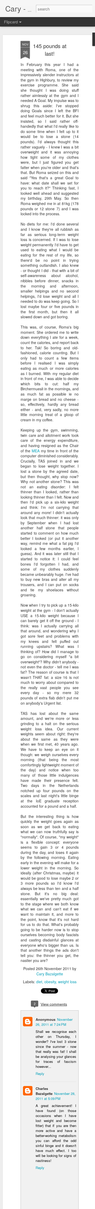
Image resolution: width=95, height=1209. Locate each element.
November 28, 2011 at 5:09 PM (55, 1096)
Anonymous (45, 1019)
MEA (36, 450)
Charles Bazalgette (44, 1091)
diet (39, 981)
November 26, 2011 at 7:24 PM (54, 1022)
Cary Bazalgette (49, 973)
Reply (40, 1073)
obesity (50, 981)
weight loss (67, 981)
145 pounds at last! (49, 49)
